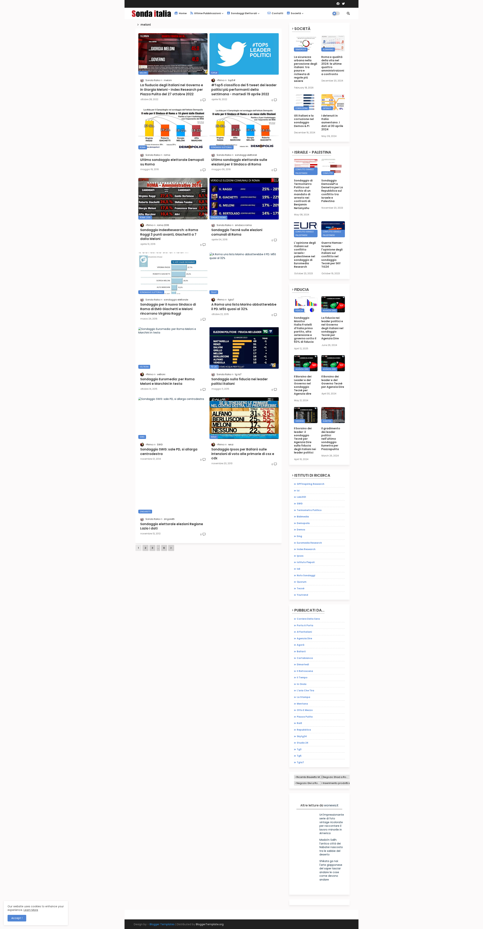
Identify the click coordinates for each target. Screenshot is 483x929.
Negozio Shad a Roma (336, 777)
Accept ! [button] (16, 918)
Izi (298, 490)
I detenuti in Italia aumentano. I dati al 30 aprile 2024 (332, 122)
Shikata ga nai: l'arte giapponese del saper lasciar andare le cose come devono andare (330, 870)
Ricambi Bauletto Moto (309, 777)
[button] (348, 13)
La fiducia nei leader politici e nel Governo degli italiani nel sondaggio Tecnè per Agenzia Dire (332, 328)
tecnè (300, 588)
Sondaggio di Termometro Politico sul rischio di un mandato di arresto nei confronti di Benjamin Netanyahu (303, 194)
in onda (301, 684)
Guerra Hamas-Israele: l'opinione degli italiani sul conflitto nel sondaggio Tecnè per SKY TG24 (332, 255)
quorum (301, 581)
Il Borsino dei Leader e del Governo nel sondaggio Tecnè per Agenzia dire (302, 385)
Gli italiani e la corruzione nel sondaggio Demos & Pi (304, 121)
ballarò (301, 651)
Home (182, 13)
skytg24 (302, 736)
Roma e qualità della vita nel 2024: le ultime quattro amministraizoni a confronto (332, 65)
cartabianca (305, 658)
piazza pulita (305, 716)
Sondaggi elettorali (243, 13)
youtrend (302, 594)
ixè (298, 568)
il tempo (302, 677)
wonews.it (331, 805)
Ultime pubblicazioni (207, 13)
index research (306, 549)
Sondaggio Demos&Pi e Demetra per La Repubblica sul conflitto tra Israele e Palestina (332, 191)
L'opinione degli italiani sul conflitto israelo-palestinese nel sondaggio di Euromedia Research (305, 255)
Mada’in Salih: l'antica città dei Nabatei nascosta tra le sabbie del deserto (331, 847)
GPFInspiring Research (310, 484)
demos (301, 529)
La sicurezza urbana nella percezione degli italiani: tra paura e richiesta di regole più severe (305, 69)
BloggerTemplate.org (210, 924)
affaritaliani (304, 631)
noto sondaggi (306, 575)
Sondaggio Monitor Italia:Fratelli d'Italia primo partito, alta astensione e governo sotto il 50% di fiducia (305, 330)
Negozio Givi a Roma (308, 783)
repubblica (304, 729)
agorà (300, 644)
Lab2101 (301, 497)
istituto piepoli (306, 562)
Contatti (277, 13)
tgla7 (300, 762)
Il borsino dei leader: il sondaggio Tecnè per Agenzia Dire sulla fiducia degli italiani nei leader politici (305, 440)
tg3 (299, 749)
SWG (300, 503)
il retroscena (305, 671)
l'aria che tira (305, 690)
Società (295, 13)
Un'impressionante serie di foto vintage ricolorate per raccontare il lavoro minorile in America (331, 824)
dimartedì (303, 664)
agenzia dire (304, 638)
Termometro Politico (309, 510)
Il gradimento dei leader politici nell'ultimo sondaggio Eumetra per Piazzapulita (330, 439)
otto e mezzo (305, 710)
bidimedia (303, 516)
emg (299, 536)
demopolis (303, 523)
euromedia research (309, 542)
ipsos (300, 555)
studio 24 (302, 742)
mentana (302, 703)
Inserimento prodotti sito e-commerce (346, 783)
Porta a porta (305, 625)
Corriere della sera (308, 618)
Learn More (31, 910)
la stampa (303, 697)
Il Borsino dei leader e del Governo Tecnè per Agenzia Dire (332, 382)
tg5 (299, 755)
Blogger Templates (162, 924)
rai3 (299, 723)
